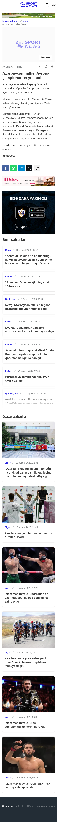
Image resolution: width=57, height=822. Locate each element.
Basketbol (10, 299)
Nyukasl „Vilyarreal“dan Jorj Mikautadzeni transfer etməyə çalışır (29, 329)
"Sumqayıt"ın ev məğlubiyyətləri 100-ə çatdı (27, 284)
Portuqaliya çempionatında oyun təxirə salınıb (27, 378)
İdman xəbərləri (10, 21)
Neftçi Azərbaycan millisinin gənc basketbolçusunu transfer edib (27, 306)
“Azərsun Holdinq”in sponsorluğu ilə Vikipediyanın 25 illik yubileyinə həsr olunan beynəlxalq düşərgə (28, 259)
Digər (25, 21)
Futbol (8, 276)
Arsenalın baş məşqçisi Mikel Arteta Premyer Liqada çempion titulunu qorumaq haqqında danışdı (29, 354)
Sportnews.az (10, 806)
